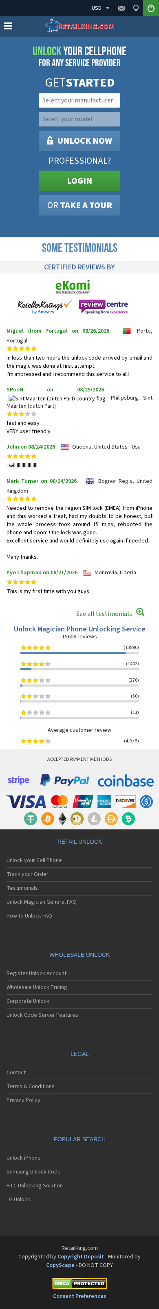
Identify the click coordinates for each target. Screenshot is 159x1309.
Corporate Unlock (28, 1001)
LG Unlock (18, 1200)
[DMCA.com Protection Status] (79, 1285)
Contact (16, 1073)
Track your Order (28, 874)
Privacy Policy (23, 1100)
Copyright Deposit (80, 1257)
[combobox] (78, 100)
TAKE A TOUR (79, 205)
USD (97, 8)
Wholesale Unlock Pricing (37, 987)
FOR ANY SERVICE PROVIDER (79, 57)
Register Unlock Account (36, 973)
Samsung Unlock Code (34, 1172)
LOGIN (79, 180)
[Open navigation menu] (8, 28)
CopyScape (60, 1265)
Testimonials (22, 888)
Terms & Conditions (31, 1086)
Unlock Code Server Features (42, 1015)
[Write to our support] (121, 8)
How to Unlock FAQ (29, 916)
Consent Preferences (79, 1296)
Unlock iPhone (24, 1158)
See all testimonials (104, 613)
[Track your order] (136, 8)
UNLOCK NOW (84, 140)
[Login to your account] (151, 8)
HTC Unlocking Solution (35, 1186)
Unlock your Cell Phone (34, 860)
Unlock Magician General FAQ (42, 902)
